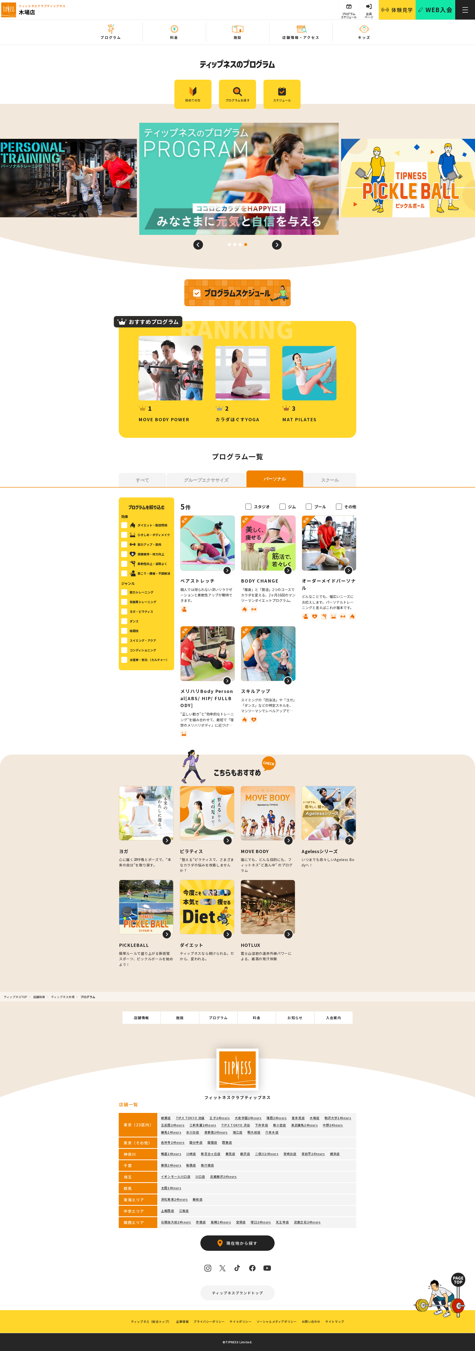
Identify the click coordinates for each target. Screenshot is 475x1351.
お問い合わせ (311, 1321)
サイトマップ (334, 1321)
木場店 (315, 1118)
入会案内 (333, 1017)
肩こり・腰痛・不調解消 (154, 573)
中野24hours (333, 1125)
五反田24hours (173, 1125)
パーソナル (275, 478)
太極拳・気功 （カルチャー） (149, 660)
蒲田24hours (276, 1118)
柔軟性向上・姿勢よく (152, 564)
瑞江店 (238, 1132)
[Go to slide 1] (229, 244)
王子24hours (220, 1118)
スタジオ (262, 507)
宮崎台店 (290, 1154)
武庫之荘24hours (307, 1222)
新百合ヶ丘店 (210, 1154)
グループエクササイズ (206, 480)
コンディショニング (143, 650)
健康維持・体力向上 (151, 554)
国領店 (212, 1142)
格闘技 (134, 631)
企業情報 (182, 1321)
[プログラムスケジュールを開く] (237, 292)
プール (320, 507)
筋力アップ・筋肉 (149, 544)
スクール (330, 480)
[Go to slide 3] (240, 244)
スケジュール (282, 100)
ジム (292, 507)
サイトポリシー (240, 1321)
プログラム (218, 1017)
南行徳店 (207, 1165)
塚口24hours (261, 1222)
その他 (350, 507)
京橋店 (201, 1222)
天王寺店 (282, 1222)
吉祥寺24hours (173, 1142)
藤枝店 (198, 1199)
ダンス (134, 621)
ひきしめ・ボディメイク (154, 535)
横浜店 (335, 1154)
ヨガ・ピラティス (141, 611)
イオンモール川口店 (175, 1176)
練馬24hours (171, 1132)
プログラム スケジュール (348, 15)
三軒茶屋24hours (203, 1125)
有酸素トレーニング (143, 602)
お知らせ (295, 1017)
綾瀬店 (166, 1118)
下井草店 (261, 1125)
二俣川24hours (267, 1154)
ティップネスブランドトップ (237, 1292)
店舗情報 (141, 1017)
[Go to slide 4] (245, 244)
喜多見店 (298, 1118)
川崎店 (191, 1154)
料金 (257, 1017)
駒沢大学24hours (338, 1118)
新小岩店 (279, 1125)
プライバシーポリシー (209, 1321)
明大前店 (254, 1132)
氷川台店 (192, 1132)
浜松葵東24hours (174, 1199)
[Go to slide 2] (234, 244)
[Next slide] (277, 245)
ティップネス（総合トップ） (151, 1321)
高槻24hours (221, 1222)
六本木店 (272, 1132)
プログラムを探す (237, 100)
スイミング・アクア (143, 640)
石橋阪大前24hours (176, 1222)
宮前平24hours (313, 1154)
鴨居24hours (171, 1154)
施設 (180, 1017)
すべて (142, 480)
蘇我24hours (171, 1165)
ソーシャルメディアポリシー (277, 1321)
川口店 (200, 1176)
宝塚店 (241, 1222)
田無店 (227, 1142)
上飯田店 (167, 1210)
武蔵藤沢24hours (223, 1176)
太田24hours (171, 1188)
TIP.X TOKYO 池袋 (190, 1118)
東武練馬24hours (304, 1125)
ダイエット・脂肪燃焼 (152, 525)
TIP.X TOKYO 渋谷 (235, 1125)
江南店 (184, 1210)
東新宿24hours (216, 1132)
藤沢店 (245, 1154)
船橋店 (191, 1165)
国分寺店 (196, 1142)
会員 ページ (368, 15)
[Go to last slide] (198, 245)
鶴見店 (231, 1154)
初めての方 (192, 100)
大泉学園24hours (248, 1118)
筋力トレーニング (141, 592)
